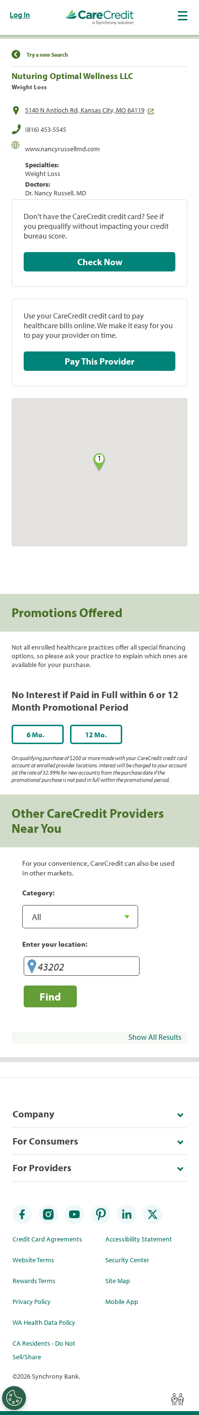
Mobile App (121, 1301)
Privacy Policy (32, 1301)
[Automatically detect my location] (32, 968)
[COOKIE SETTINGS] (14, 1398)
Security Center (127, 1260)
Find (50, 996)
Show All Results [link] (154, 1037)
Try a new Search (47, 54)
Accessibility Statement (138, 1239)
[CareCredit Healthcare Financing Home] (99, 17)
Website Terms (33, 1260)
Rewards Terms (34, 1280)
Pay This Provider (99, 361)
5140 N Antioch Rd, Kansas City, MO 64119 (84, 110)
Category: (38, 892)
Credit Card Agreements (47, 1239)
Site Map (117, 1280)
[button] (183, 15)
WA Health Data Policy (44, 1322)
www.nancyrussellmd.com (62, 148)
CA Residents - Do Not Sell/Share (44, 1350)
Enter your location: (54, 944)
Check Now (99, 262)
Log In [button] (20, 14)
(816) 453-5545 (45, 129)
